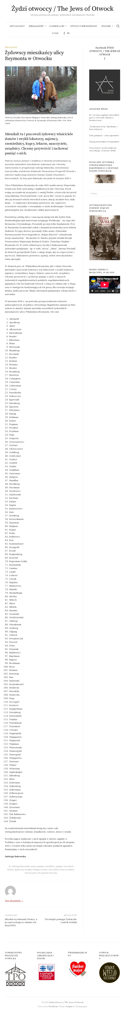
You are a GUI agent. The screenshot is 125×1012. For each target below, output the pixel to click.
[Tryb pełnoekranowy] (117, 291)
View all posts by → (14, 900)
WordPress (53, 1006)
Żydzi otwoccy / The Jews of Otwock (63, 9)
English (106, 26)
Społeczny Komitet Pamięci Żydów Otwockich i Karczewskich (44, 869)
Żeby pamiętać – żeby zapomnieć (104, 135)
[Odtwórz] (92, 291)
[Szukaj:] (118, 26)
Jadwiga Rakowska (21, 866)
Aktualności (17, 26)
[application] (104, 284)
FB (68, 33)
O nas (55, 33)
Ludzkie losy (56, 26)
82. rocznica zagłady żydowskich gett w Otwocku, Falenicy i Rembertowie (104, 118)
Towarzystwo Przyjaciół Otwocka (41, 873)
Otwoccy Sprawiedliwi (83, 26)
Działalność (36, 26)
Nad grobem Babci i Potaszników (104, 141)
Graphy (69, 1006)
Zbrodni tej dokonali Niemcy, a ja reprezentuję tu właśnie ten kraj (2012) (21, 922)
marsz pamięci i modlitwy (43, 866)
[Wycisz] (113, 291)
